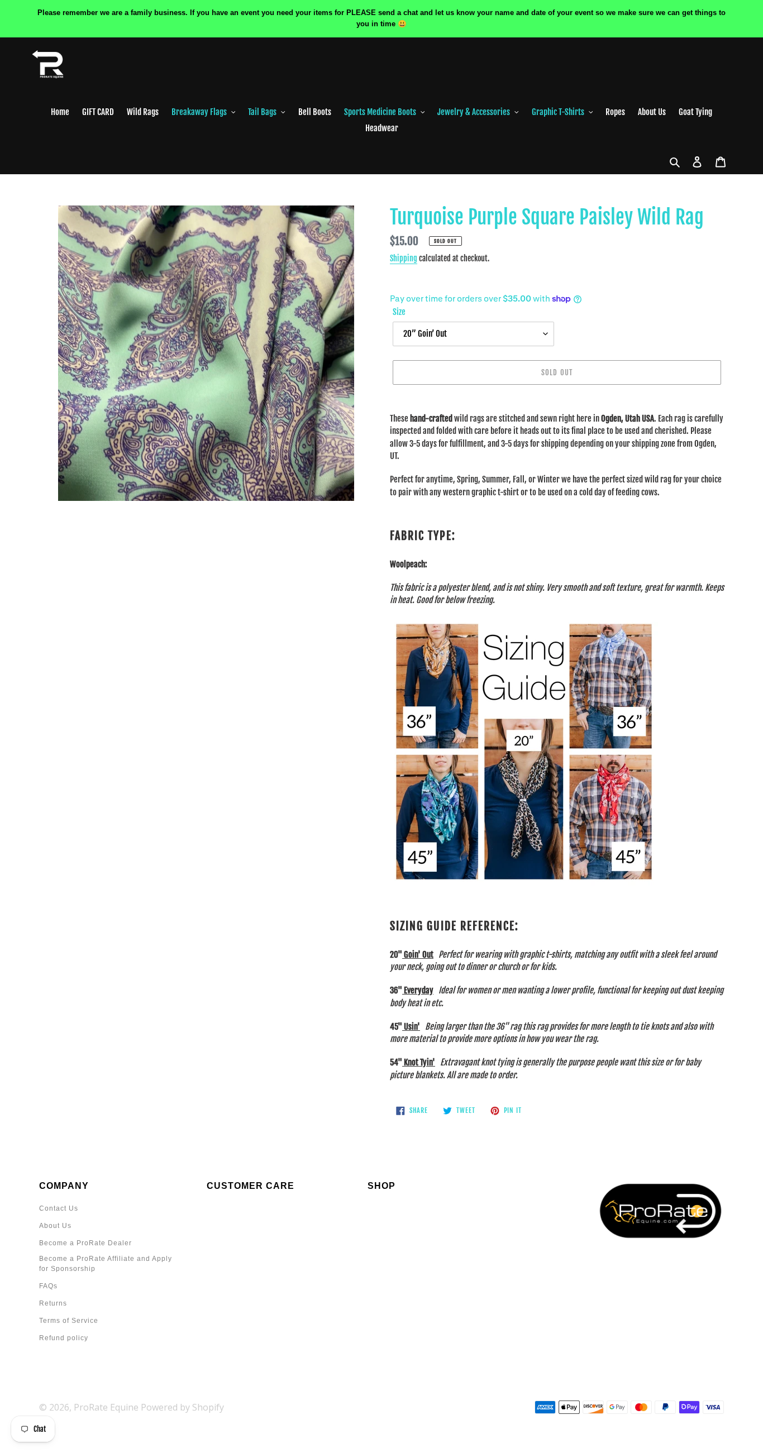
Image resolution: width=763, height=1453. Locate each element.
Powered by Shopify (182, 1407)
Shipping (403, 258)
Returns (53, 1303)
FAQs (48, 1286)
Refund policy (63, 1338)
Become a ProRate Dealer (85, 1243)
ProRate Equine (106, 1407)
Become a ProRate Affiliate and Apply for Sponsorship (105, 1264)
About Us (55, 1226)
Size (399, 312)
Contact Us (58, 1208)
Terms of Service (68, 1321)
